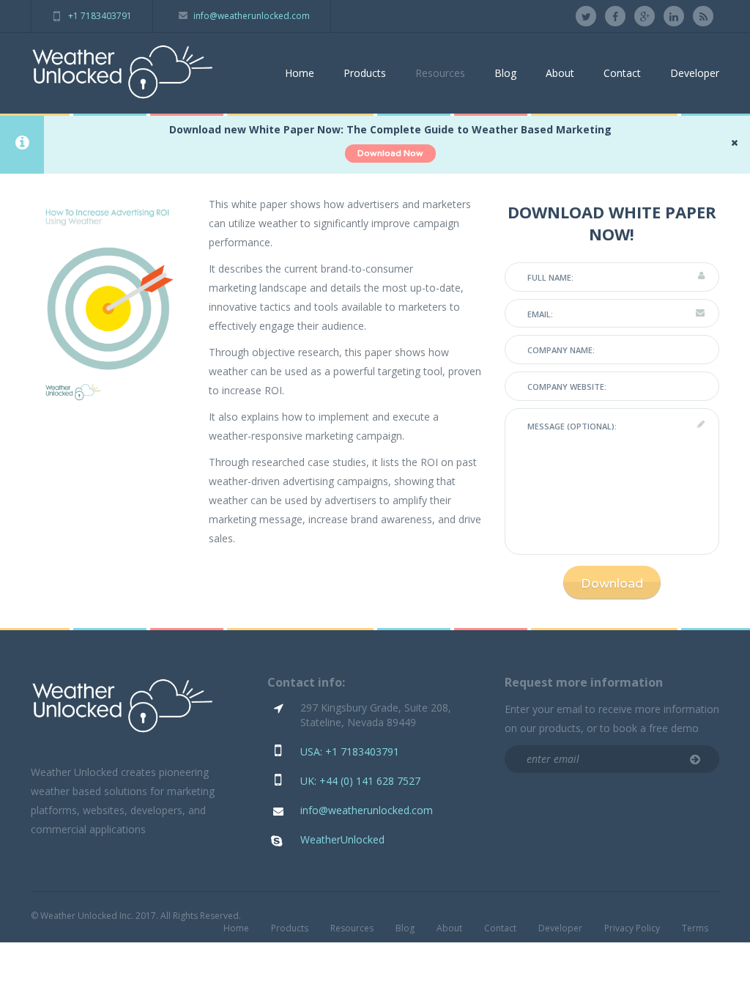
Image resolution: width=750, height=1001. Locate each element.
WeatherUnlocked (342, 839)
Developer (694, 73)
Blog (505, 73)
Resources (440, 73)
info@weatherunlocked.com (251, 16)
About (560, 73)
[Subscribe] (695, 759)
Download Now (390, 153)
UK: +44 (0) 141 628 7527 (360, 781)
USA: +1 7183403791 (349, 751)
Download (612, 583)
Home (299, 73)
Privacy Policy (632, 928)
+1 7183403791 (100, 16)
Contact (622, 73)
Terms (695, 928)
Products (365, 73)
